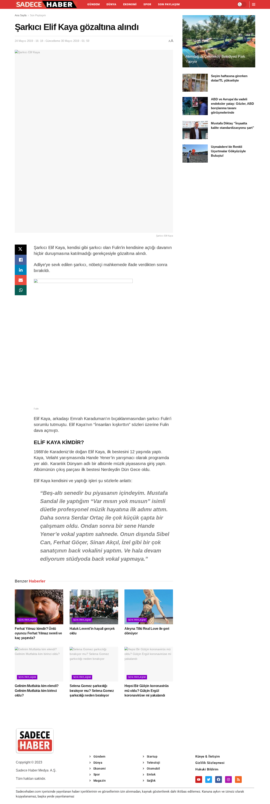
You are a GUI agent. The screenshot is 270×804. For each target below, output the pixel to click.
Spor (147, 4)
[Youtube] (198, 779)
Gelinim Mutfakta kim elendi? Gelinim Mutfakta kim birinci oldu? (37, 690)
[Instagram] (228, 779)
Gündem (93, 4)
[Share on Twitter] (21, 250)
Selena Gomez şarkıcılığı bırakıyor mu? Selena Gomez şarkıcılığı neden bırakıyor (92, 690)
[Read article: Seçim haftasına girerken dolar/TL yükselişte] (195, 83)
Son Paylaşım (169, 4)
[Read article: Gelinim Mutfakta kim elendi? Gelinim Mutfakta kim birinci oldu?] (39, 664)
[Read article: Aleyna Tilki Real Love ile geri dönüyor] (148, 606)
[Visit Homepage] (46, 4)
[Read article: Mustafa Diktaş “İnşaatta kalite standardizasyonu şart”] (195, 130)
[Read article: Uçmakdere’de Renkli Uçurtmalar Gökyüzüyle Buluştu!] (195, 153)
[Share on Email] (21, 280)
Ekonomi (130, 4)
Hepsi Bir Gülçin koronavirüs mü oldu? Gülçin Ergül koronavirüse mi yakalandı (146, 690)
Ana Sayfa (21, 15)
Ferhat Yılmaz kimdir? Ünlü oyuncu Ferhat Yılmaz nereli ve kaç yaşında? (38, 633)
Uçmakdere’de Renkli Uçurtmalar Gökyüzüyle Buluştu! (228, 151)
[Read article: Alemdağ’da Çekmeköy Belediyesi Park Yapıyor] (218, 41)
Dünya (111, 4)
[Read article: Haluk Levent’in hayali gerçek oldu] (94, 606)
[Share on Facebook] (21, 260)
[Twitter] (208, 779)
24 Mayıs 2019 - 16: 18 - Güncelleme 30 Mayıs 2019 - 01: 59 (52, 40)
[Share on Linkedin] (21, 270)
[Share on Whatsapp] (21, 290)
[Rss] (238, 779)
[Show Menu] (253, 4)
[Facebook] (218, 779)
